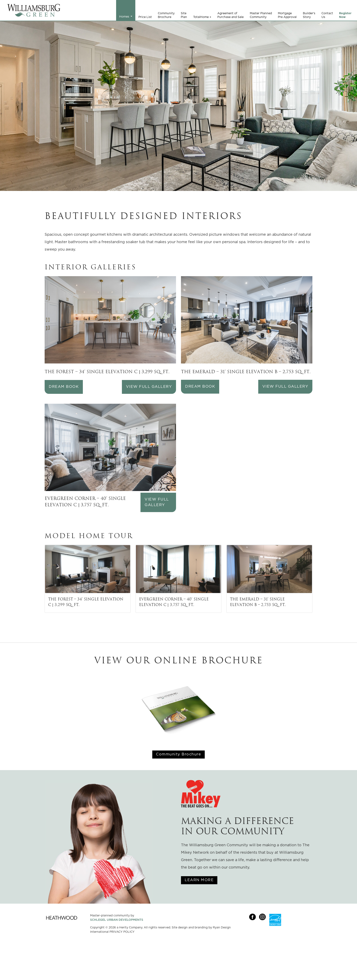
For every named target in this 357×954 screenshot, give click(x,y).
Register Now (345, 15)
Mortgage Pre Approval (287, 15)
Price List (145, 17)
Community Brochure (166, 15)
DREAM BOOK (64, 387)
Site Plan (184, 15)
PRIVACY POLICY (121, 931)
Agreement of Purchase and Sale (230, 15)
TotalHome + (202, 17)
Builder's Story (309, 15)
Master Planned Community (261, 15)
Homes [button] (124, 16)
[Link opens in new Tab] (254, 929)
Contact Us (327, 15)
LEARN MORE (199, 880)
